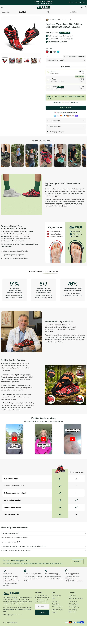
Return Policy (73, 601)
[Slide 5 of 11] (34, 61)
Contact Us (72, 595)
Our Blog (55, 601)
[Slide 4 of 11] (27, 61)
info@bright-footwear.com (73, 581)
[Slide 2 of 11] (12, 61)
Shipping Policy (74, 607)
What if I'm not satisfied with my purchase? (15, 550)
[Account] (82, 7)
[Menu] (2, 7)
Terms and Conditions (76, 598)
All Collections (56, 595)
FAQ (53, 598)
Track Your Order (80, 2)
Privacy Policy (73, 604)
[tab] (66, 120)
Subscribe (42, 612)
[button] (65, 72)
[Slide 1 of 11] (5, 61)
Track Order (56, 604)
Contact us (77, 561)
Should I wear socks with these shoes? (14, 538)
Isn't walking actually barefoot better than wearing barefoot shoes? (23, 546)
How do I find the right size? (10, 542)
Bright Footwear (12, 622)
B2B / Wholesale (57, 610)
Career (54, 612)
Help (70, 2)
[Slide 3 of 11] (19, 61)
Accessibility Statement (73, 611)
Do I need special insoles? (10, 533)
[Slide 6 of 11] (41, 61)
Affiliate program (57, 607)
